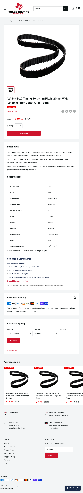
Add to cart (24, 133)
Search (6, 443)
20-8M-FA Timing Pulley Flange (20, 274)
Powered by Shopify (7, 488)
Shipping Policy (9, 457)
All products (13, 21)
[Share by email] (74, 111)
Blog (5, 463)
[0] (77, 8)
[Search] (65, 8)
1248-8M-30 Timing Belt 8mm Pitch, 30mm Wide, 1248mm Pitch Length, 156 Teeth (18, 395)
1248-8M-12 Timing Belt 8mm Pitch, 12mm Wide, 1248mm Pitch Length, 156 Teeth (48, 395)
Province (37, 329)
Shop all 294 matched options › (18, 281)
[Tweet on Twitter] (70, 111)
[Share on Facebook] (62, 111)
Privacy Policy (9, 450)
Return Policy (9, 453)
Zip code (63, 329)
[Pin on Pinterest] (66, 111)
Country (10, 329)
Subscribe (51, 456)
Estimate (13, 340)
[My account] (73, 9)
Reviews (7, 460)
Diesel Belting (12, 111)
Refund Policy (12, 350)
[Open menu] (5, 9)
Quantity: (10, 126)
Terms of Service (10, 447)
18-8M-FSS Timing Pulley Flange (20, 270)
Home (6, 21)
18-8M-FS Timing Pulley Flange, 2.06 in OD (24, 267)
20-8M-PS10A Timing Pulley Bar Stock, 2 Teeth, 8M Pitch (29, 277)
